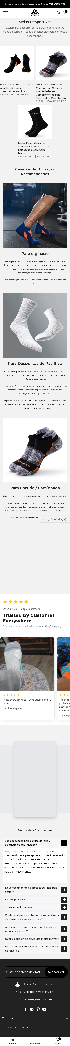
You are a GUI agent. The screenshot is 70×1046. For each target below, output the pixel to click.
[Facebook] (26, 1009)
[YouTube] (44, 1009)
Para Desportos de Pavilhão (35, 363)
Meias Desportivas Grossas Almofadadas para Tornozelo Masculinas (16, 88)
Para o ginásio (35, 253)
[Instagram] (32, 1009)
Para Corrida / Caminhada (35, 488)
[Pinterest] (38, 1009)
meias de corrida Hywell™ (28, 851)
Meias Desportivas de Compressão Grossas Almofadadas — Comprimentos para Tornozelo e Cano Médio (51, 91)
